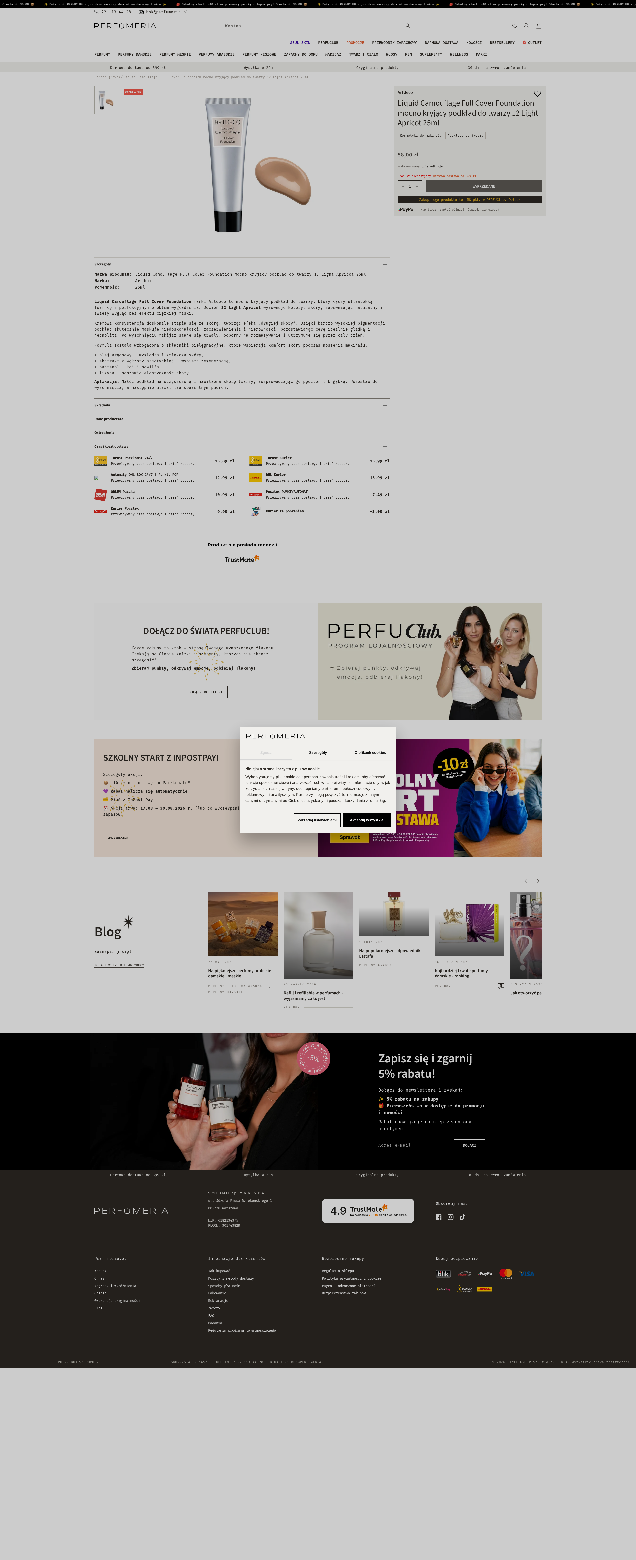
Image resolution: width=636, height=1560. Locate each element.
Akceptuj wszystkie (366, 820)
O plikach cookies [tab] (370, 752)
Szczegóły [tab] (318, 752)
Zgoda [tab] (266, 752)
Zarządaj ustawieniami (317, 820)
